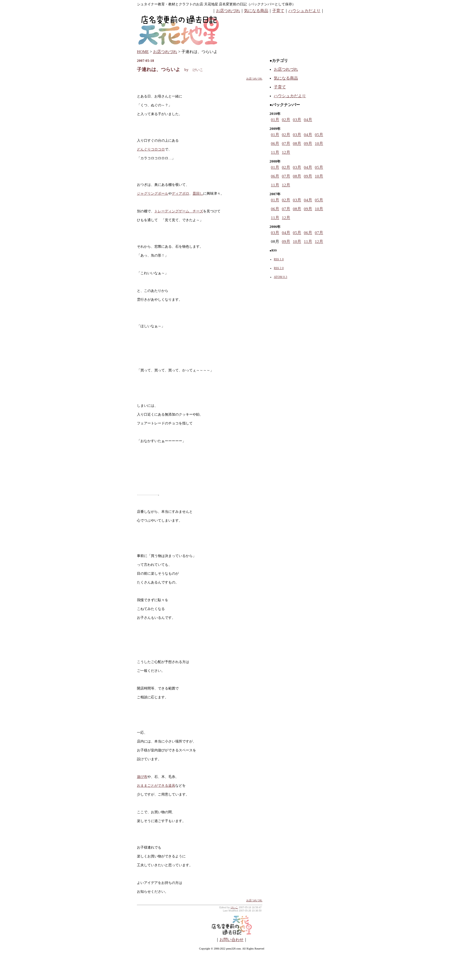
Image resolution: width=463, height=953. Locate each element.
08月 (297, 143)
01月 (275, 120)
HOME (143, 52)
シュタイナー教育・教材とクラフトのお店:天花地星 (177, 4)
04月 (308, 120)
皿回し (198, 193)
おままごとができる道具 (156, 786)
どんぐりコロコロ (151, 149)
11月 (275, 152)
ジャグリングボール (152, 193)
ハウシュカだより (304, 11)
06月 (275, 143)
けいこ (234, 907)
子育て (278, 11)
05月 (319, 135)
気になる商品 (256, 11)
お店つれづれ (228, 11)
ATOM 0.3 (280, 276)
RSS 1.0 (279, 259)
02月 (286, 120)
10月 (319, 143)
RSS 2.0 (279, 268)
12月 (286, 152)
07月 (286, 143)
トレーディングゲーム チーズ (178, 211)
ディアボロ (180, 193)
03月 (297, 120)
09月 (308, 143)
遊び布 (142, 777)
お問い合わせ (231, 939)
